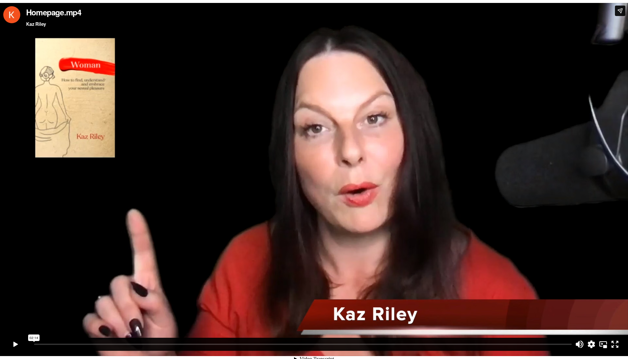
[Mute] (579, 344)
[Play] (15, 344)
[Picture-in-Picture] (603, 344)
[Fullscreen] (615, 344)
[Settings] (591, 344)
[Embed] (620, 11)
